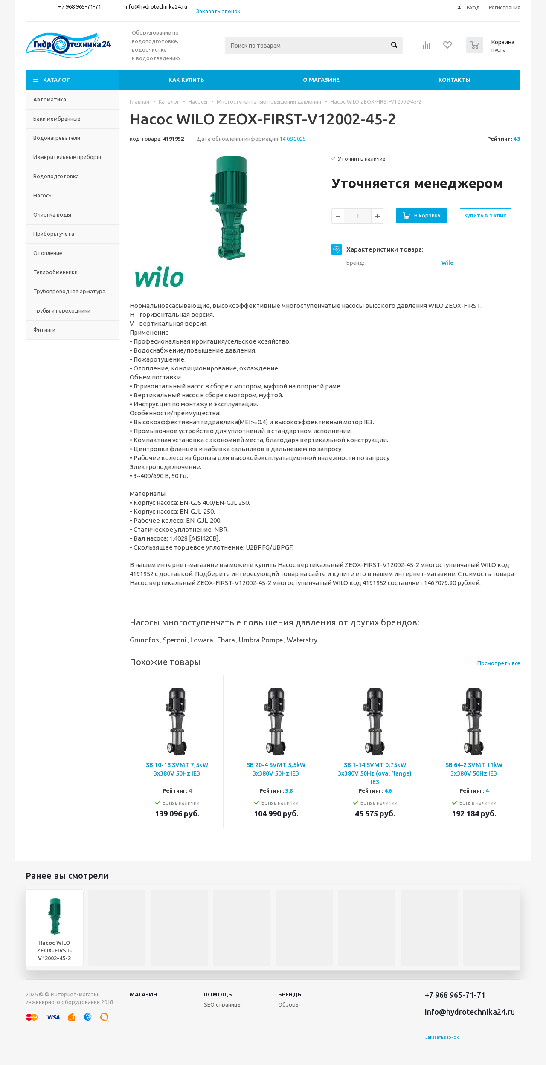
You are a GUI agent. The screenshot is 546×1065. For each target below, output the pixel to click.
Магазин (143, 994)
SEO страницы (223, 1004)
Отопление (47, 253)
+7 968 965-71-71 (79, 6)
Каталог (56, 80)
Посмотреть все (498, 663)
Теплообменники (55, 272)
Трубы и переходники (61, 310)
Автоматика (49, 99)
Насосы (43, 195)
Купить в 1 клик (485, 215)
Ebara (226, 640)
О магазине (321, 80)
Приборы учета (53, 234)
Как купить (186, 80)
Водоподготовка (56, 176)
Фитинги (44, 330)
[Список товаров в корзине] (491, 51)
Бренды (290, 994)
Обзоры (289, 1004)
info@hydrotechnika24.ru (156, 6)
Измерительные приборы (67, 157)
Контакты (454, 80)
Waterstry (302, 640)
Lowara (201, 640)
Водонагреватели (56, 138)
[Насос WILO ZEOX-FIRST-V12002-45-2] (228, 208)
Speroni (174, 640)
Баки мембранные (57, 119)
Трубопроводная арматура (69, 291)
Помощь (218, 994)
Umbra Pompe (261, 640)
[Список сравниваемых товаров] (427, 48)
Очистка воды (52, 214)
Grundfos (144, 640)
